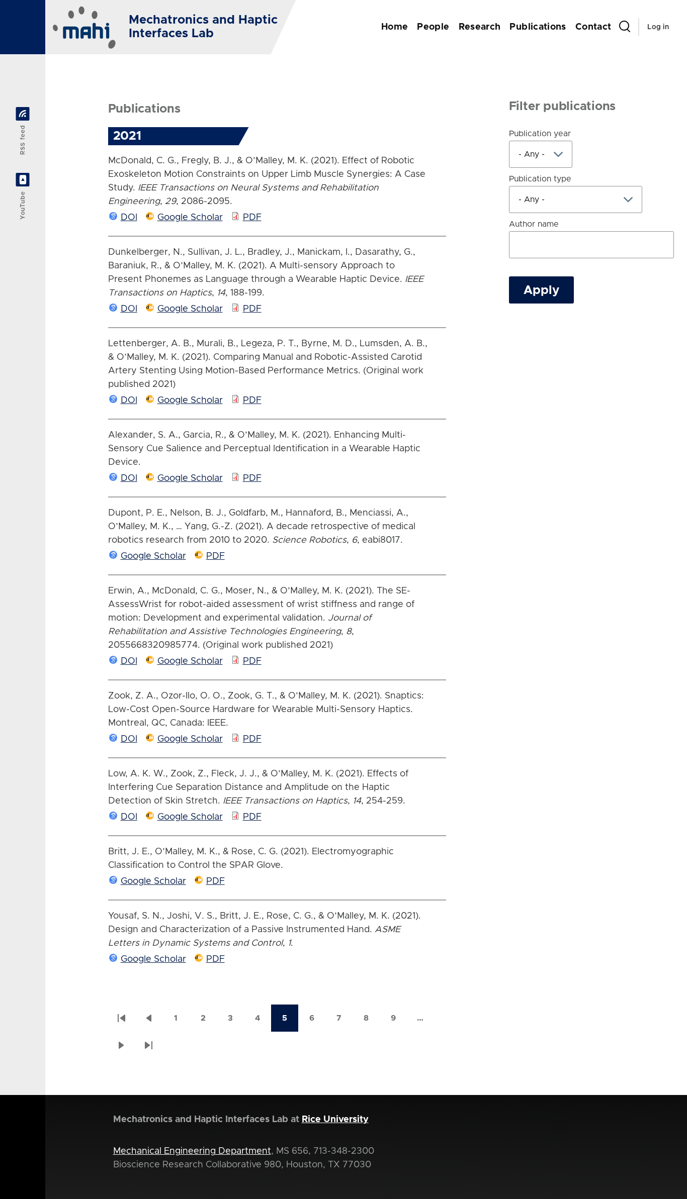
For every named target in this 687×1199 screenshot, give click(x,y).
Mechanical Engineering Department (192, 1151)
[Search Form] (624, 27)
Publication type (540, 179)
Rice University (335, 1119)
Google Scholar (190, 217)
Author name (534, 224)
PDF (252, 217)
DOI (129, 217)
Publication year (540, 134)
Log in (658, 27)
